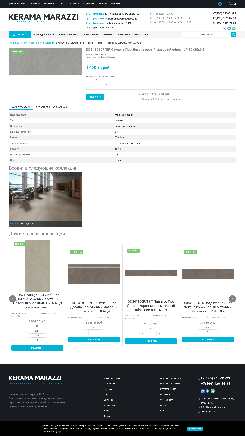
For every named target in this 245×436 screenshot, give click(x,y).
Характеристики (21, 107)
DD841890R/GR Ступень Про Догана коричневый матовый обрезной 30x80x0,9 (94, 307)
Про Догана (48, 42)
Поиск (233, 34)
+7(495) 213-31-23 (224, 13)
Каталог (24, 42)
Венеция (35, 42)
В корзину (95, 97)
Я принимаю (195, 429)
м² (37, 325)
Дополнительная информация (53, 107)
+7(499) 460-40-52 (224, 22)
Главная (13, 42)
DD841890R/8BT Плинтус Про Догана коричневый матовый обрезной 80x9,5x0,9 (151, 306)
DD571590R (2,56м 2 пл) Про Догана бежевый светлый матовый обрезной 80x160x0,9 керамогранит (37, 301)
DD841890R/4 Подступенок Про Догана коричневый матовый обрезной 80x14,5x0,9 (208, 307)
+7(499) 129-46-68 (224, 18)
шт (97, 79)
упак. (37, 335)
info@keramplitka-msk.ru (101, 27)
